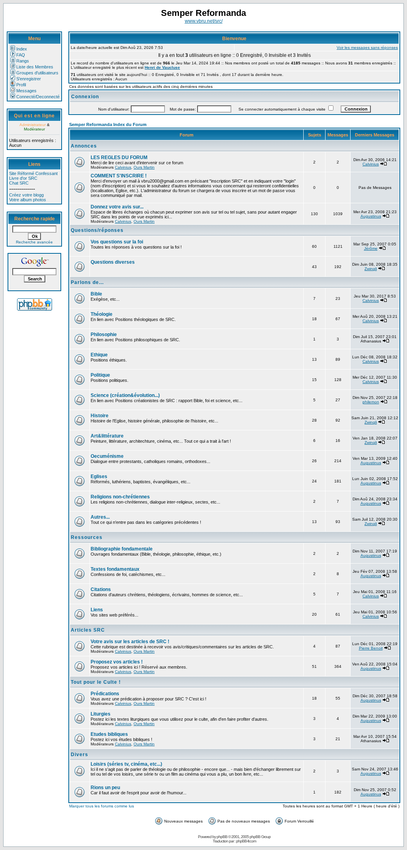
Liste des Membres (34, 66)
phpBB (222, 836)
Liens (97, 610)
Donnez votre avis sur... (117, 207)
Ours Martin (144, 167)
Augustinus (370, 216)
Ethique (99, 355)
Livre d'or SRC (23, 178)
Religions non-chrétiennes (120, 497)
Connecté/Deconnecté (38, 96)
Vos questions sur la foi (117, 242)
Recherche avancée (34, 242)
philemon (370, 402)
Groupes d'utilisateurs (37, 72)
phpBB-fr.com (246, 841)
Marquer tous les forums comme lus (101, 806)
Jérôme (371, 248)
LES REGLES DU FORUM (119, 157)
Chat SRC (19, 183)
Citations (101, 589)
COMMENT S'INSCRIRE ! (119, 176)
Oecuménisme (107, 456)
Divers (79, 754)
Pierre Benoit (371, 648)
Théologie (101, 314)
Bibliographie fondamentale (122, 549)
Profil (21, 84)
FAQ (20, 55)
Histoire (100, 415)
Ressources (87, 537)
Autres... (100, 517)
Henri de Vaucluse (162, 67)
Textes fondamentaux (115, 569)
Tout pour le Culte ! (96, 682)
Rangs (22, 60)
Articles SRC (88, 630)
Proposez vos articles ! (117, 662)
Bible (96, 294)
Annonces (84, 146)
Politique (100, 375)
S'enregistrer (28, 78)
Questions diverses (113, 262)
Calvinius (123, 167)
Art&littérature (107, 436)
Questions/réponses (97, 230)
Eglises (99, 476)
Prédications (105, 693)
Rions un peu (105, 787)
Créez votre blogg (26, 195)
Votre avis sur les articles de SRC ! (130, 641)
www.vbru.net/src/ (204, 21)
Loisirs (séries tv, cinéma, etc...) (126, 764)
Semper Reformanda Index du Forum (108, 124)
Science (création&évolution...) (125, 395)
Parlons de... (87, 282)
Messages (26, 90)
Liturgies (100, 714)
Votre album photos (27, 199)
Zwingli (370, 268)
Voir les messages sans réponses (367, 47)
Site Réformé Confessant (33, 173)
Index (21, 49)
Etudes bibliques (109, 734)
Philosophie (104, 334)
